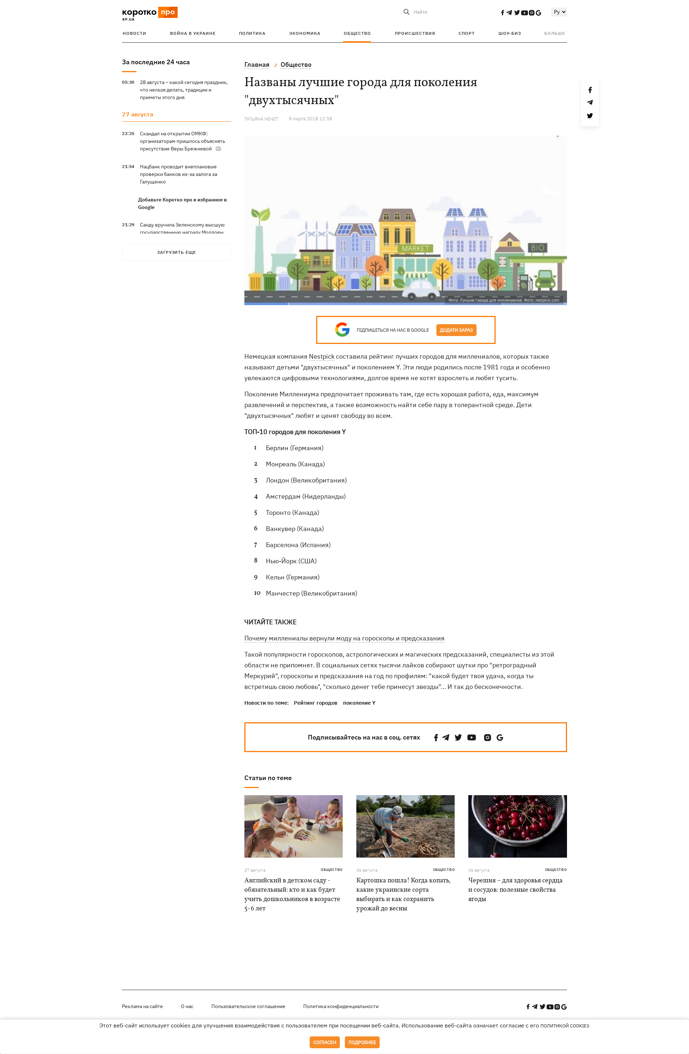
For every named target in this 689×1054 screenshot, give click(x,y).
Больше (554, 33)
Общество (357, 33)
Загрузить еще (176, 252)
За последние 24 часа (156, 62)
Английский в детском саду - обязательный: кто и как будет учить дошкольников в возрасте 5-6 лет (292, 894)
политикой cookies (565, 1025)
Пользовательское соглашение (248, 1006)
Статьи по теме (268, 778)
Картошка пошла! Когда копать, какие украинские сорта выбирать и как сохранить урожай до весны (403, 894)
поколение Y (359, 702)
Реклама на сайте (142, 1006)
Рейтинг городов (316, 702)
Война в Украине (193, 33)
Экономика (304, 33)
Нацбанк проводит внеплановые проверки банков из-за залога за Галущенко (178, 174)
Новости (134, 33)
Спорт (467, 33)
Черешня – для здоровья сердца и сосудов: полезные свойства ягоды (515, 890)
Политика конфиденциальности (341, 1006)
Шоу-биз (509, 33)
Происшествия (415, 33)
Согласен (324, 1042)
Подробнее (362, 1042)
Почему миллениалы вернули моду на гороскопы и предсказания (344, 638)
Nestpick (321, 356)
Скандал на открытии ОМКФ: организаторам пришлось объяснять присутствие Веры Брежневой (182, 141)
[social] (502, 12)
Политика (252, 33)
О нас (187, 1006)
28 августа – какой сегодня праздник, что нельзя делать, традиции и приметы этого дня (184, 90)
